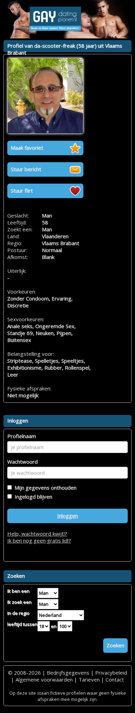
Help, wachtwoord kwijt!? (37, 533)
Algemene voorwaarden (44, 679)
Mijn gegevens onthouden (44, 487)
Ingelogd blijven (32, 496)
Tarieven (89, 679)
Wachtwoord (22, 461)
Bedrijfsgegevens (68, 672)
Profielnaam (21, 436)
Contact (115, 679)
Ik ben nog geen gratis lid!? (39, 540)
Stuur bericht (26, 169)
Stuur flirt (22, 190)
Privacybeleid (111, 672)
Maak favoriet (27, 147)
